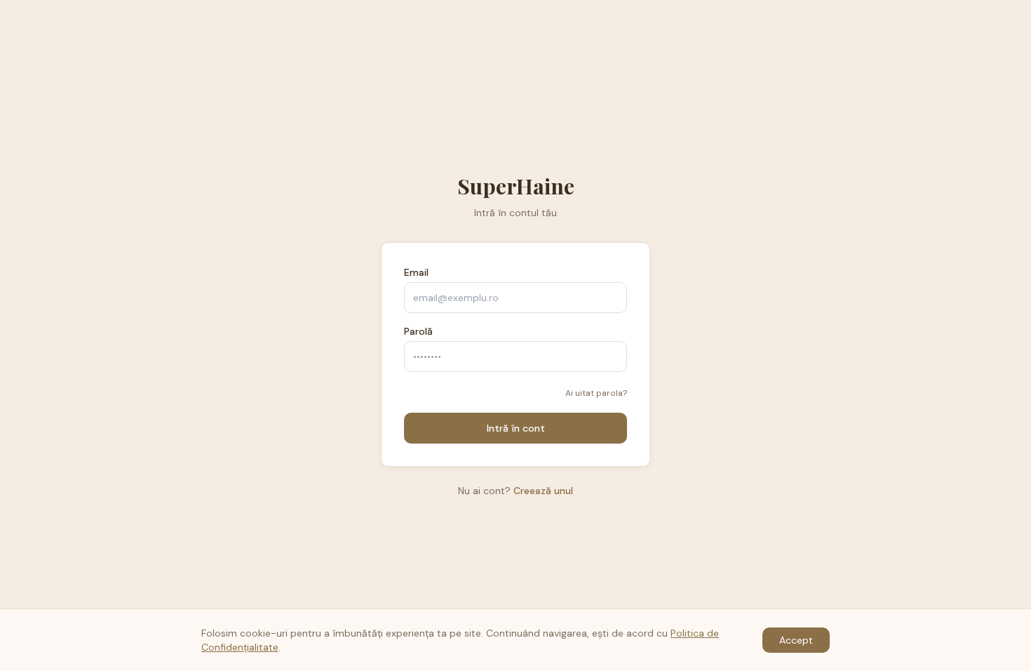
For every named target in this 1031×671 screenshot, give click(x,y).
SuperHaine (515, 186)
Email (416, 272)
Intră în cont (516, 428)
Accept (796, 640)
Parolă (418, 331)
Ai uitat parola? (596, 393)
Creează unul (543, 490)
